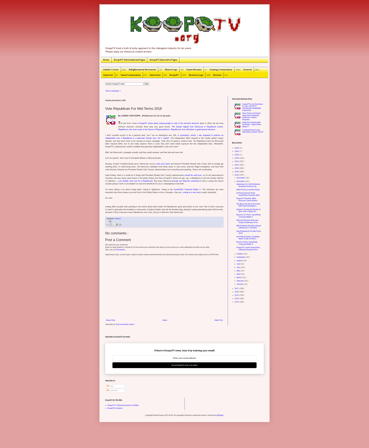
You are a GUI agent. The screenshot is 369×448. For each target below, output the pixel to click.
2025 (237, 151)
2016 (237, 292)
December (241, 178)
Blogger (220, 415)
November (241, 181)
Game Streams (194, 69)
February (240, 281)
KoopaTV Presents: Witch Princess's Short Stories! (246, 199)
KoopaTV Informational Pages (129, 59)
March (239, 278)
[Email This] (107, 224)
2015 (237, 295)
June (239, 267)
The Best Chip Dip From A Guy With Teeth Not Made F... (248, 205)
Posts (111, 386)
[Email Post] (109, 221)
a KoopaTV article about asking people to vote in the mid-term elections (168, 123)
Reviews (217, 75)
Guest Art (108, 75)
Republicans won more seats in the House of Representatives (144, 129)
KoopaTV (174, 75)
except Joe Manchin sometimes (186, 181)
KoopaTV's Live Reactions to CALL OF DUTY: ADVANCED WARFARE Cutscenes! (252, 107)
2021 (237, 165)
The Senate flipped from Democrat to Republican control (197, 127)
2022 (237, 161)
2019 (237, 172)
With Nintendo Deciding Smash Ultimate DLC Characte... (248, 227)
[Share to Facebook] (117, 224)
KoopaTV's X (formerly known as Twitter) (123, 405)
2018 (237, 175)
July (238, 264)
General (247, 69)
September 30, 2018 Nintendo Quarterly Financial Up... (248, 185)
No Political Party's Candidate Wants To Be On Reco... (248, 238)
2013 (237, 302)
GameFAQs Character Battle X (187, 189)
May (238, 271)
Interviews (155, 75)
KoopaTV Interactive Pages (163, 59)
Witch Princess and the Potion (248, 190)
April (239, 274)
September (241, 257)
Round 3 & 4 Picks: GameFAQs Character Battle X (248, 216)
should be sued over (192, 175)
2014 (237, 299)
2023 (237, 158)
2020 (237, 168)
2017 (237, 288)
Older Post (218, 320)
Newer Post (110, 320)
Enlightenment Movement (142, 69)
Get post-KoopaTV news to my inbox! (184, 365)
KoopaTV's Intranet (114, 408)
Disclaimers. (121, 250)
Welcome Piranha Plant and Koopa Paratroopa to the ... (247, 221)
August (240, 261)
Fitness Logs (171, 69)
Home (106, 59)
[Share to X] (114, 224)
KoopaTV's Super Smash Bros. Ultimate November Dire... (248, 249)
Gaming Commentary (220, 69)
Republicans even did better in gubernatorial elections (193, 129)
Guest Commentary (131, 75)
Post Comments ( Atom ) (125, 324)
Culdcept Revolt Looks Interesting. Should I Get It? (252, 131)
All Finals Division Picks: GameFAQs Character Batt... (248, 194)
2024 (237, 155)
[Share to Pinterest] (120, 224)
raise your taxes (163, 164)
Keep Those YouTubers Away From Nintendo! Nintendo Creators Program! (251, 116)
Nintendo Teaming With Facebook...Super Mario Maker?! (251, 124)
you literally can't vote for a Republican (135, 181)
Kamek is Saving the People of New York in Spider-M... (248, 210)
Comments (113, 391)
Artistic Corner (111, 69)
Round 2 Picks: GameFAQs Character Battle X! (247, 243)
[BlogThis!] (110, 224)
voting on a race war (191, 192)
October (240, 254)
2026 (237, 148)
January (240, 284)
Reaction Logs (196, 75)
